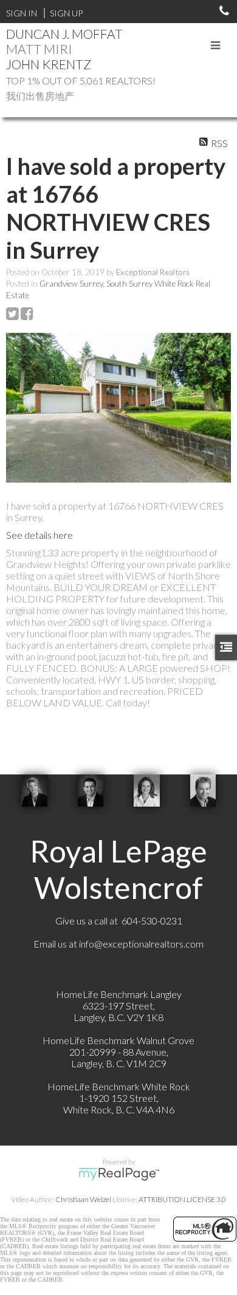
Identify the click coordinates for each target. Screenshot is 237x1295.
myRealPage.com (119, 1174)
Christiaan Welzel (83, 1199)
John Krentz (48, 64)
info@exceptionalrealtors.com (141, 943)
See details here (39, 535)
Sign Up (66, 13)
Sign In (21, 13)
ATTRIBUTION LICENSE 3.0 (182, 1199)
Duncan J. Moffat (64, 33)
